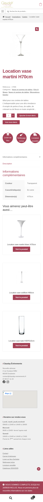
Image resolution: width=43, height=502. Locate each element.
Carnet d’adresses (9, 456)
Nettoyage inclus (21, 139)
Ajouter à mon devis (27, 115)
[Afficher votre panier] (40, 4)
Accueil (7, 17)
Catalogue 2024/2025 (10, 468)
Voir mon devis (11, 122)
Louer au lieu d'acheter (7, 141)
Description (7, 164)
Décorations (34, 92)
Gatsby (24, 17)
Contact (5, 453)
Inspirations (16, 17)
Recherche (11, 498)
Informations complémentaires (15, 157)
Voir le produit (21, 249)
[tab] (21, 157)
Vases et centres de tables (22, 89)
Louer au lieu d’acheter (11, 459)
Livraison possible (35, 139)
